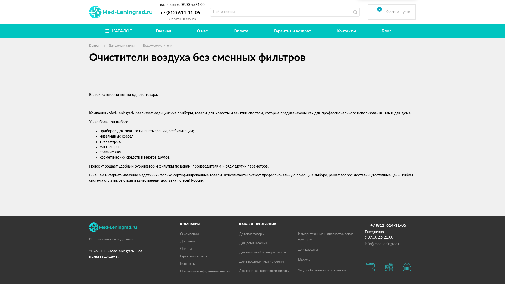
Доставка (187, 241)
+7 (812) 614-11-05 (180, 13)
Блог (386, 31)
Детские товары (251, 234)
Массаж (304, 260)
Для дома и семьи (253, 243)
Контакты (346, 31)
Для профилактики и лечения (262, 261)
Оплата (241, 31)
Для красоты (308, 249)
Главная (163, 31)
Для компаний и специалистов (262, 252)
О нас (202, 31)
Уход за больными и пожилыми (322, 270)
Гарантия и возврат (292, 31)
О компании (189, 234)
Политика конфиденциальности (205, 271)
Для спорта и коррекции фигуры (264, 271)
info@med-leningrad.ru (383, 244)
